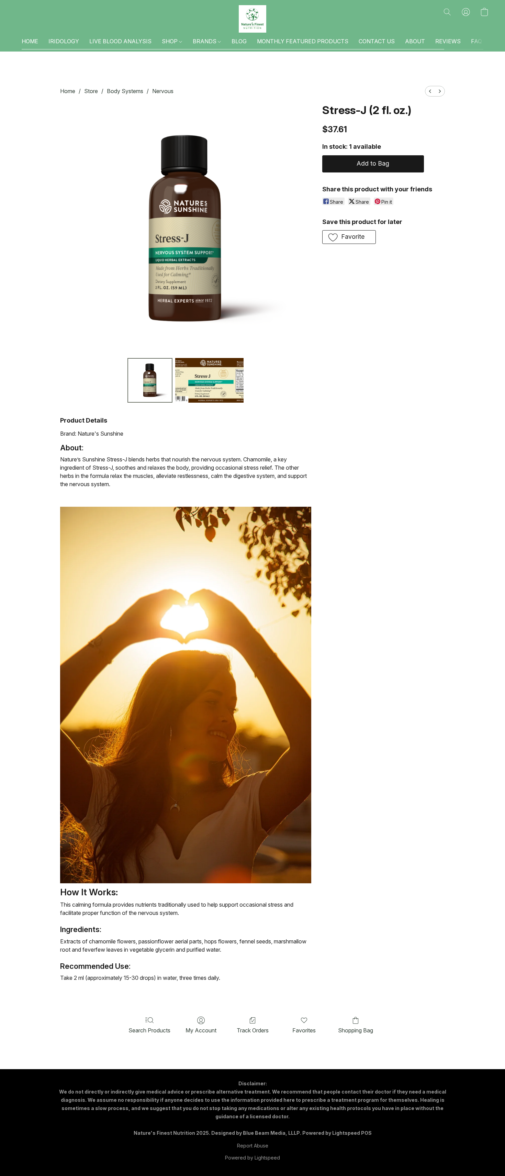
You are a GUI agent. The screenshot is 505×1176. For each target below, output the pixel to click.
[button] (252, 19)
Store (91, 91)
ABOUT (415, 41)
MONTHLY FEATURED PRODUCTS (302, 41)
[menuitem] (430, 91)
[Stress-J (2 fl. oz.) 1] (209, 380)
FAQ (476, 41)
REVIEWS (448, 41)
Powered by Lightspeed (252, 1158)
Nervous (162, 91)
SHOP (170, 41)
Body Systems (125, 91)
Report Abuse (252, 1146)
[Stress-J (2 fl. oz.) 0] (149, 380)
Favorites (304, 1030)
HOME (30, 41)
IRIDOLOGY (63, 41)
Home (67, 91)
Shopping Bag (355, 1030)
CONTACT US (377, 41)
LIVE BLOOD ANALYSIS (120, 41)
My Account (201, 1030)
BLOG (239, 41)
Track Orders (253, 1030)
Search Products (149, 1030)
